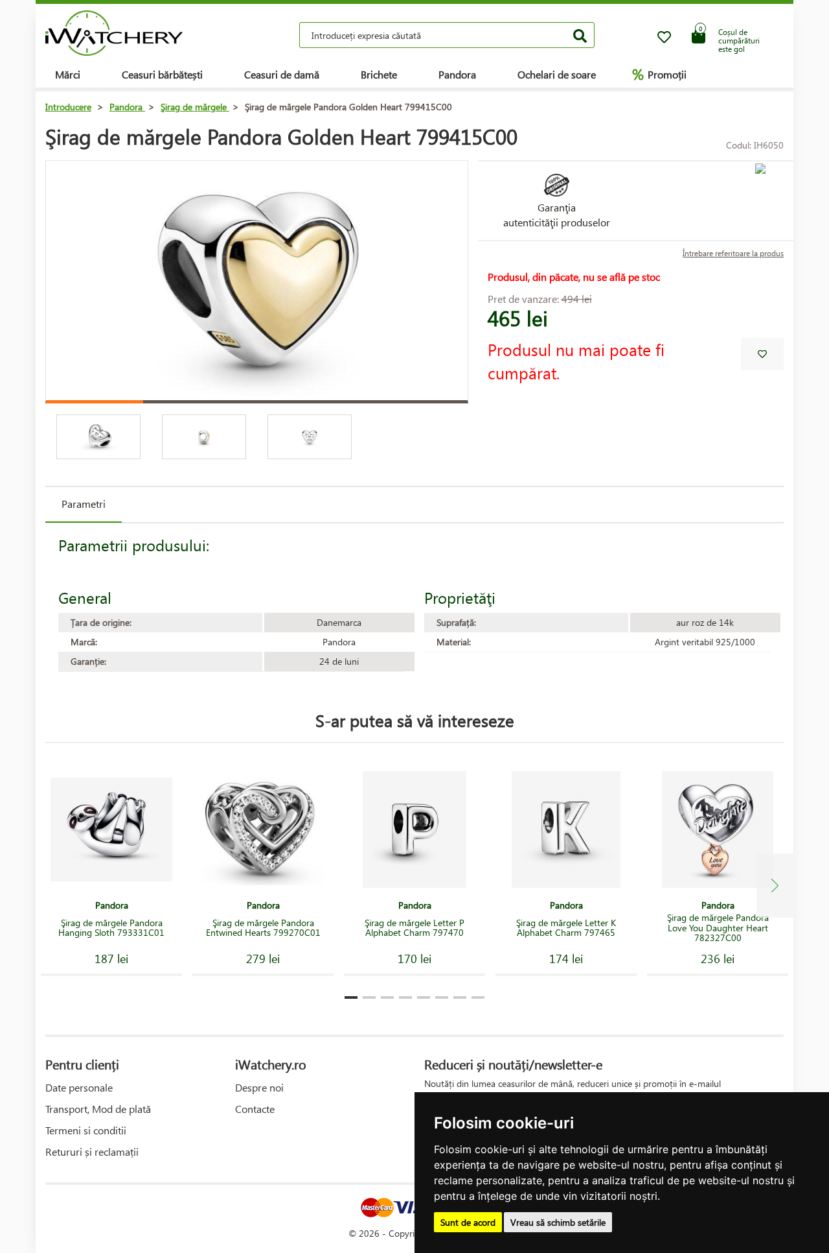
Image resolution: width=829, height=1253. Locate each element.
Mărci (67, 74)
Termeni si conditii (85, 1130)
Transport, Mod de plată (98, 1109)
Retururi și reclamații (92, 1151)
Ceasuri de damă (281, 74)
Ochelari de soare (556, 74)
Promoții (659, 74)
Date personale (79, 1087)
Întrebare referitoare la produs (733, 253)
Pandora (457, 74)
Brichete (379, 74)
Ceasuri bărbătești (162, 74)
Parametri (84, 503)
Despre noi (259, 1087)
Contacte (255, 1109)
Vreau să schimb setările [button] (558, 1222)
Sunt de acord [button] (467, 1222)
